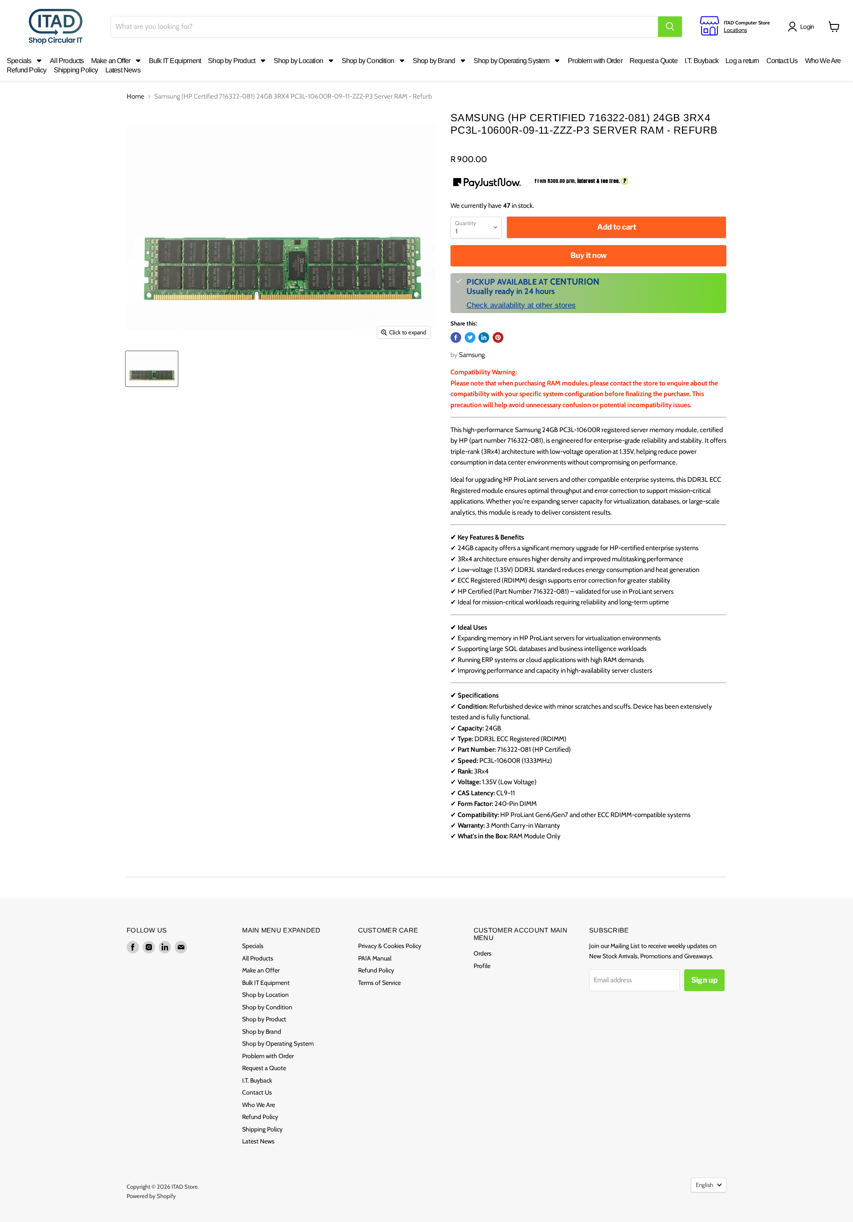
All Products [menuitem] (67, 60)
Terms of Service (379, 983)
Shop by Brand (261, 1032)
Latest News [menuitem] (122, 70)
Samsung (472, 355)
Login (807, 26)
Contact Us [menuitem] (782, 60)
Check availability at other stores (521, 305)
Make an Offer (260, 970)
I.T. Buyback (257, 1080)
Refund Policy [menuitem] (27, 70)
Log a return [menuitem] (742, 60)
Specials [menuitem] (19, 60)
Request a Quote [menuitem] (654, 60)
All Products (257, 958)
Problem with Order (268, 1056)
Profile (482, 966)
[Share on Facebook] (455, 337)
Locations (735, 29)
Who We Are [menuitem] (823, 60)
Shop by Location (265, 995)
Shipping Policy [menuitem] (76, 70)
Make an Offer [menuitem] (111, 60)
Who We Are (258, 1105)
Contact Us (257, 1092)
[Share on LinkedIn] (483, 337)
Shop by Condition (267, 1007)
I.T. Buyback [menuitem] (701, 60)
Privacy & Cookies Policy (389, 946)
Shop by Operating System (278, 1043)
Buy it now (588, 255)
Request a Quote (264, 1068)
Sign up (704, 980)
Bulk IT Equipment (266, 983)
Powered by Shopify (151, 1195)
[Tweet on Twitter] (470, 337)
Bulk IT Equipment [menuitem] (175, 60)
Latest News (258, 1141)
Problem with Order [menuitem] (595, 60)
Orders (482, 953)
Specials (252, 946)
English (704, 1184)
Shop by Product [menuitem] (231, 60)
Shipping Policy (262, 1129)
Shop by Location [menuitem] (298, 60)
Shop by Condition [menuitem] (368, 60)
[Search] (670, 26)
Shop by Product (264, 1019)
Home (135, 96)
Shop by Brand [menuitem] (434, 60)
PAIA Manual (374, 958)
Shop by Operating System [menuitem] (512, 60)
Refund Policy (260, 1117)
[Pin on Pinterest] (498, 337)
